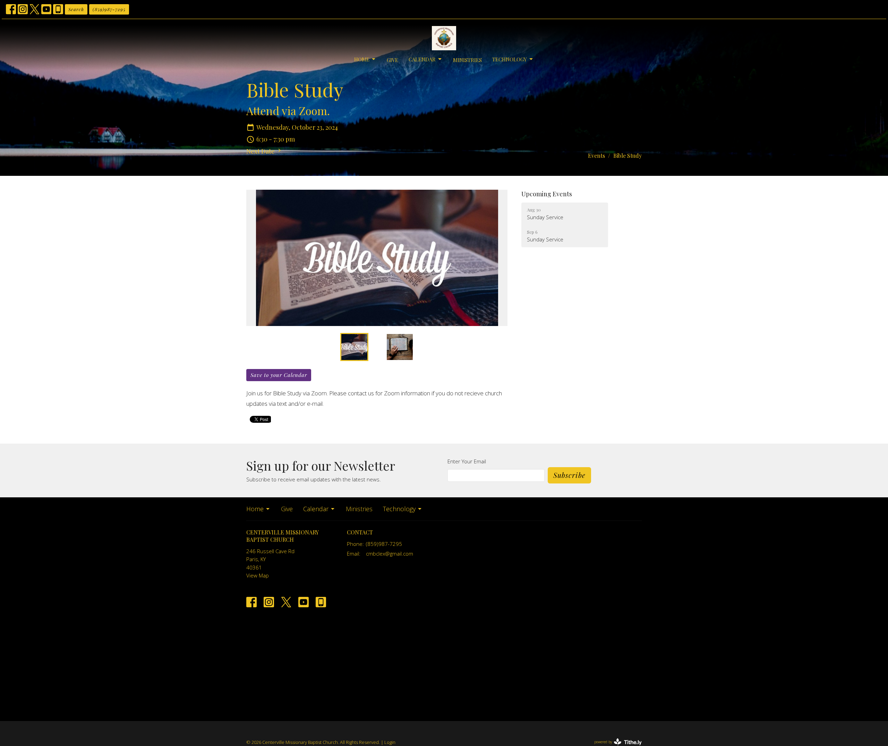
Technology (509, 59)
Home (361, 59)
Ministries (467, 60)
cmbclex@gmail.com (389, 553)
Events (596, 155)
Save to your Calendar (278, 374)
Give (392, 60)
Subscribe (569, 475)
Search (76, 9)
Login (389, 742)
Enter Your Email (466, 461)
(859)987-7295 (109, 9)
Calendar (422, 59)
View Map (257, 575)
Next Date (261, 151)
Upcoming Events (546, 194)
